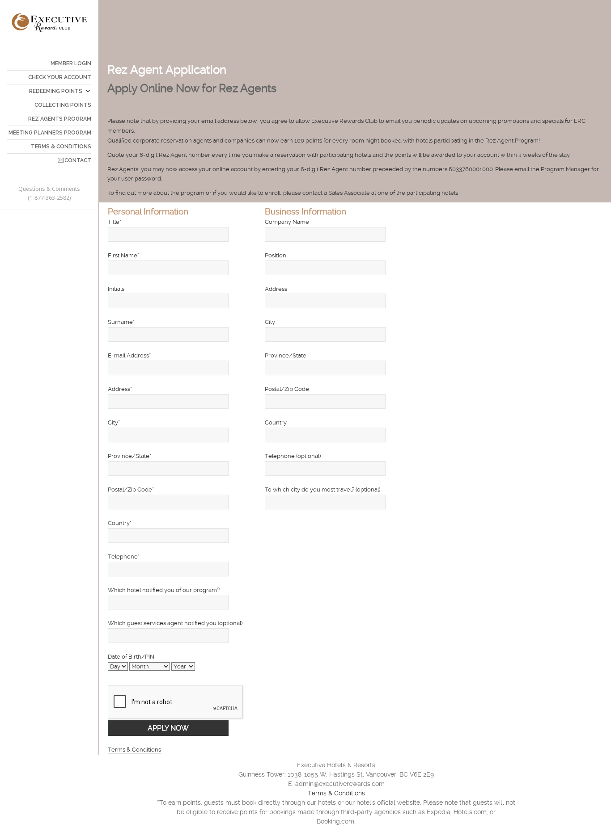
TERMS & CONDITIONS (61, 146)
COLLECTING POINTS (62, 105)
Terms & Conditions (134, 749)
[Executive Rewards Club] (49, 22)
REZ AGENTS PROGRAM (59, 119)
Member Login (71, 63)
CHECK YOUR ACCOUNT (59, 77)
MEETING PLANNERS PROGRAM (49, 133)
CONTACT (77, 160)
